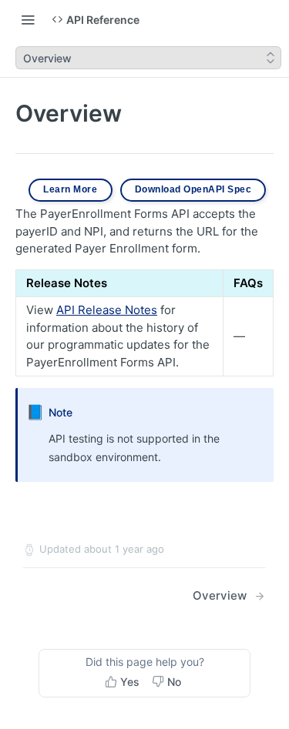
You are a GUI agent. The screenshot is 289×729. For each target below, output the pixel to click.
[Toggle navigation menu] (27, 19)
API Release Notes (106, 310)
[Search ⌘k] (269, 19)
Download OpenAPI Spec (193, 189)
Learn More (70, 189)
